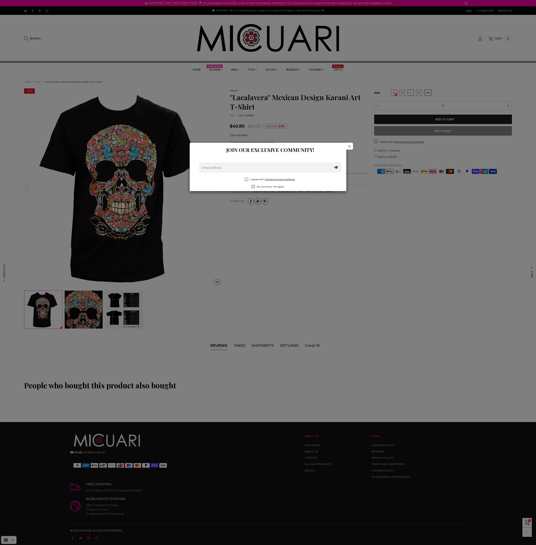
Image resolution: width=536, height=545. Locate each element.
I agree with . (272, 179)
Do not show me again (270, 186)
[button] (336, 167)
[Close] (349, 146)
